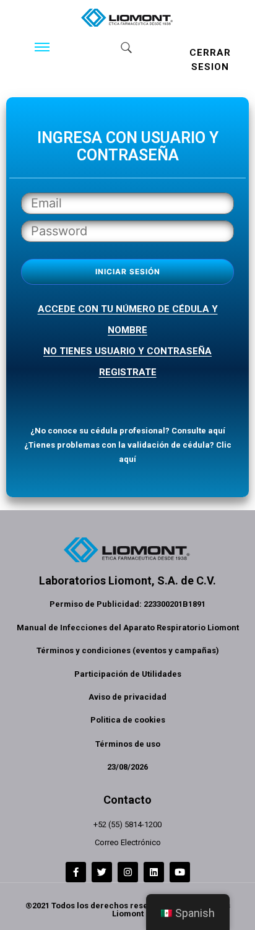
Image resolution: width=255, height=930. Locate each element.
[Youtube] (180, 872)
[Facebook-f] (76, 872)
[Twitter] (102, 872)
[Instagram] (128, 872)
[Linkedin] (154, 872)
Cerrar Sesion (210, 59)
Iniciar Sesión (127, 271)
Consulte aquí (198, 430)
